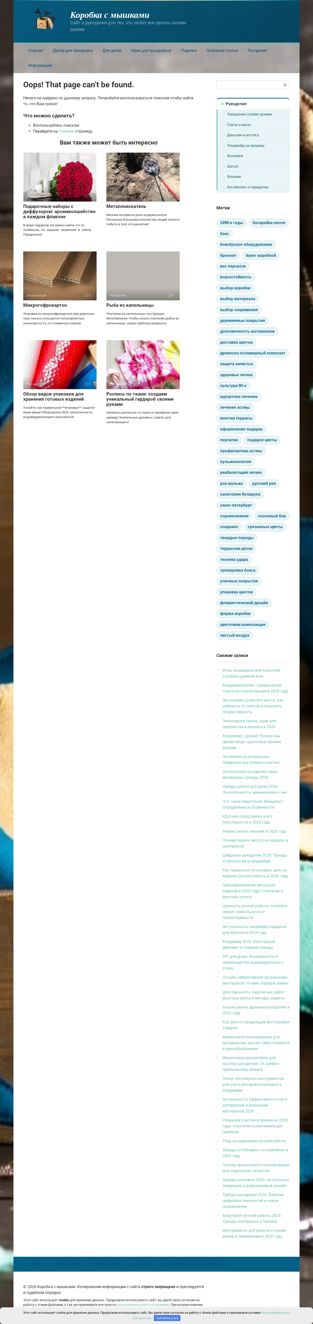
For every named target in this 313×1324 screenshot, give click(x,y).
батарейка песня (269, 223)
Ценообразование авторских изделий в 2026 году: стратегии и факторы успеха (253, 891)
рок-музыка (231, 483)
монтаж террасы (236, 418)
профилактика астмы (241, 451)
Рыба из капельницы (130, 305)
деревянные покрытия (242, 320)
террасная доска (236, 548)
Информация (40, 65)
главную (66, 131)
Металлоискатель (126, 206)
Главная (35, 50)
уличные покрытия (239, 581)
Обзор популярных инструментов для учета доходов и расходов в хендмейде (253, 1084)
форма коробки (235, 613)
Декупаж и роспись (243, 135)
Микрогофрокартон (45, 305)
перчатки (229, 440)
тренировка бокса (237, 570)
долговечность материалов (247, 331)
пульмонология (235, 462)
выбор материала (237, 299)
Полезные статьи (222, 50)
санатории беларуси (240, 494)
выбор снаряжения (239, 310)
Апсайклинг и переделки (247, 187)
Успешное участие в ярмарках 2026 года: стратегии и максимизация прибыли (255, 1126)
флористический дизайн (244, 603)
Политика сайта (106, 1264)
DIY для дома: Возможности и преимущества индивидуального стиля (253, 962)
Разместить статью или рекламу (193, 1264)
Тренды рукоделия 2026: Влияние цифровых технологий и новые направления (253, 1200)
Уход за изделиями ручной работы (254, 1141)
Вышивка (235, 156)
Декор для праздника (73, 50)
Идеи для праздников (151, 50)
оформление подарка (241, 429)
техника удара (234, 559)
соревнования (234, 516)
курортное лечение (239, 397)
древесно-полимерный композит (252, 353)
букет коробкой (261, 255)
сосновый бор (272, 516)
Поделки (189, 50)
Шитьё (232, 166)
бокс (224, 234)
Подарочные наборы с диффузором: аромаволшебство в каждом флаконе (59, 211)
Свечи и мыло (239, 125)
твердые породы (237, 538)
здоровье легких (236, 375)
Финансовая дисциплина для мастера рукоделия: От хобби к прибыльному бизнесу (251, 1063)
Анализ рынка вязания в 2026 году (255, 831)
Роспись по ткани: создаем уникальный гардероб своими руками (140, 399)
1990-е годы (231, 223)
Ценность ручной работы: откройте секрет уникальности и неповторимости (255, 912)
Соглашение (142, 1264)
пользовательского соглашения (143, 1305)
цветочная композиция (242, 624)
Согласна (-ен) (167, 1318)
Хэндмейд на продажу (246, 145)
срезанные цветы (265, 527)
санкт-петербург (236, 505)
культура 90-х (233, 386)
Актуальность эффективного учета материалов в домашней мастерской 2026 (255, 1105)
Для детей (112, 50)
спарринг (229, 527)
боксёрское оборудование (246, 244)
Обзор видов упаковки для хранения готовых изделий (53, 396)
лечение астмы (235, 407)
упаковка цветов (236, 592)
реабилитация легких (241, 472)
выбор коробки (235, 288)
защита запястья (236, 364)
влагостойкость (235, 277)
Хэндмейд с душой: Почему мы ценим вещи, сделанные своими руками (252, 742)
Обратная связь (67, 1264)
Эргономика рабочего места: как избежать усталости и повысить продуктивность (253, 706)
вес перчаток (233, 266)
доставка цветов (236, 342)
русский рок (264, 483)
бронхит (228, 255)
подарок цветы (262, 440)
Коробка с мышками (109, 14)
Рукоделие (257, 50)
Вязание (234, 176)
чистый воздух (234, 635)
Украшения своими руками (249, 114)
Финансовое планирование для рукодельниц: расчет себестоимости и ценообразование (256, 1043)
